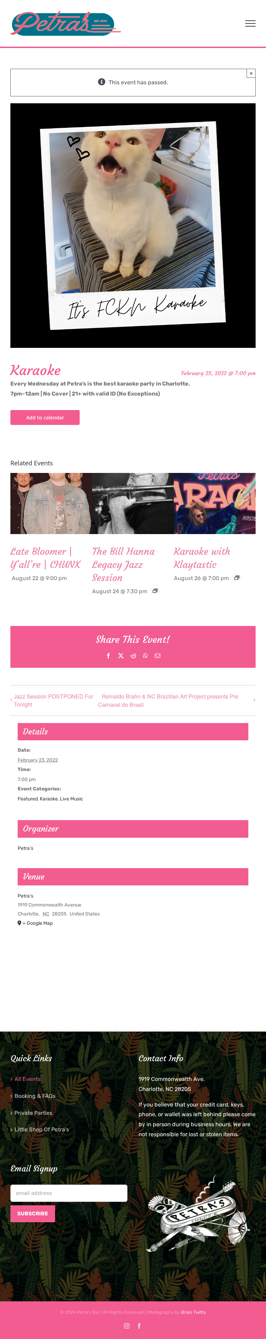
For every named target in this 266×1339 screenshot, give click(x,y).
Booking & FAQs (35, 1096)
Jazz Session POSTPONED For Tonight (53, 700)
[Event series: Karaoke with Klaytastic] (236, 578)
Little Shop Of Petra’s (42, 1129)
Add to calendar (45, 417)
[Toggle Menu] (250, 23)
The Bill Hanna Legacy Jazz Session (123, 564)
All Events (28, 1079)
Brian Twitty (193, 1312)
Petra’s (25, 848)
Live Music (71, 799)
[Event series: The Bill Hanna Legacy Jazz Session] (155, 591)
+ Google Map (38, 923)
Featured (28, 799)
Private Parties (33, 1113)
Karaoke (49, 799)
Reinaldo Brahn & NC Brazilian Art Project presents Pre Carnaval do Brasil (168, 700)
